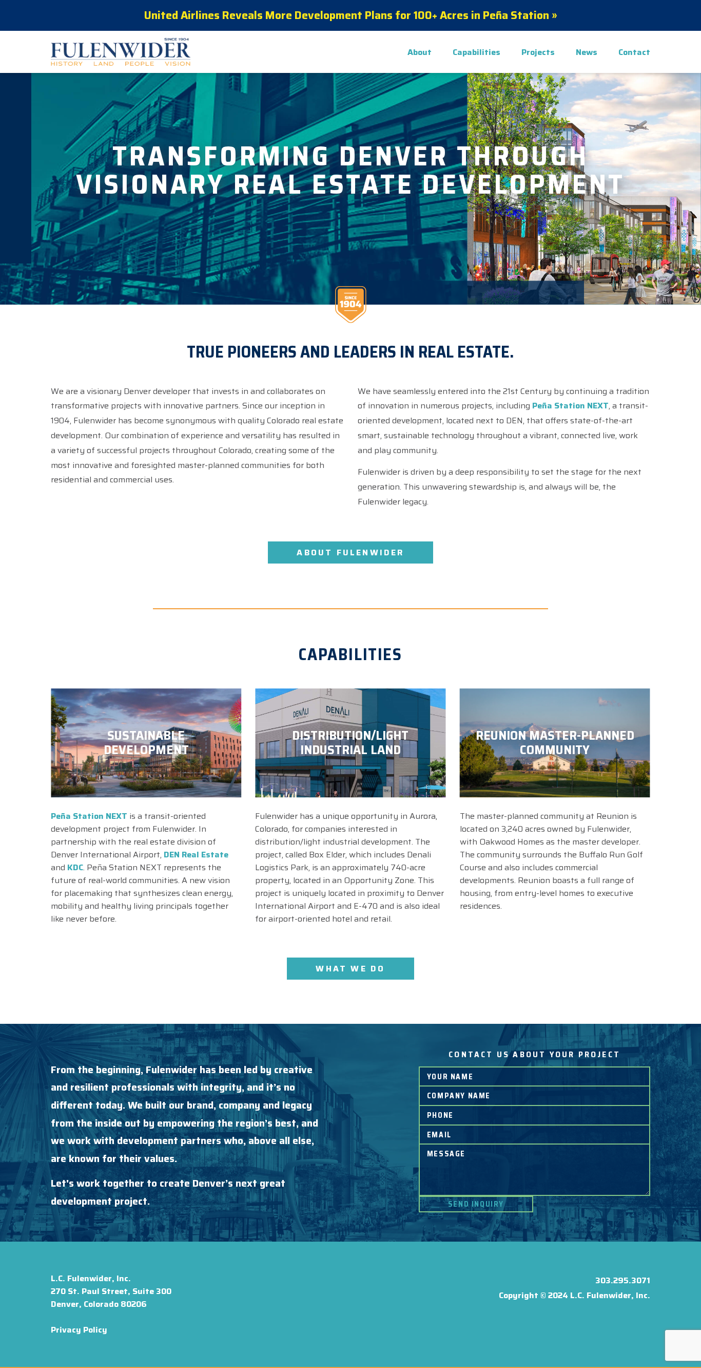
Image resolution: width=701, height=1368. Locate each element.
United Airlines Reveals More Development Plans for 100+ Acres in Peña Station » (350, 15)
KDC (75, 867)
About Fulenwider (350, 552)
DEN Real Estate (196, 854)
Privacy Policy (79, 1329)
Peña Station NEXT (570, 405)
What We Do (350, 968)
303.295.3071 (622, 1280)
